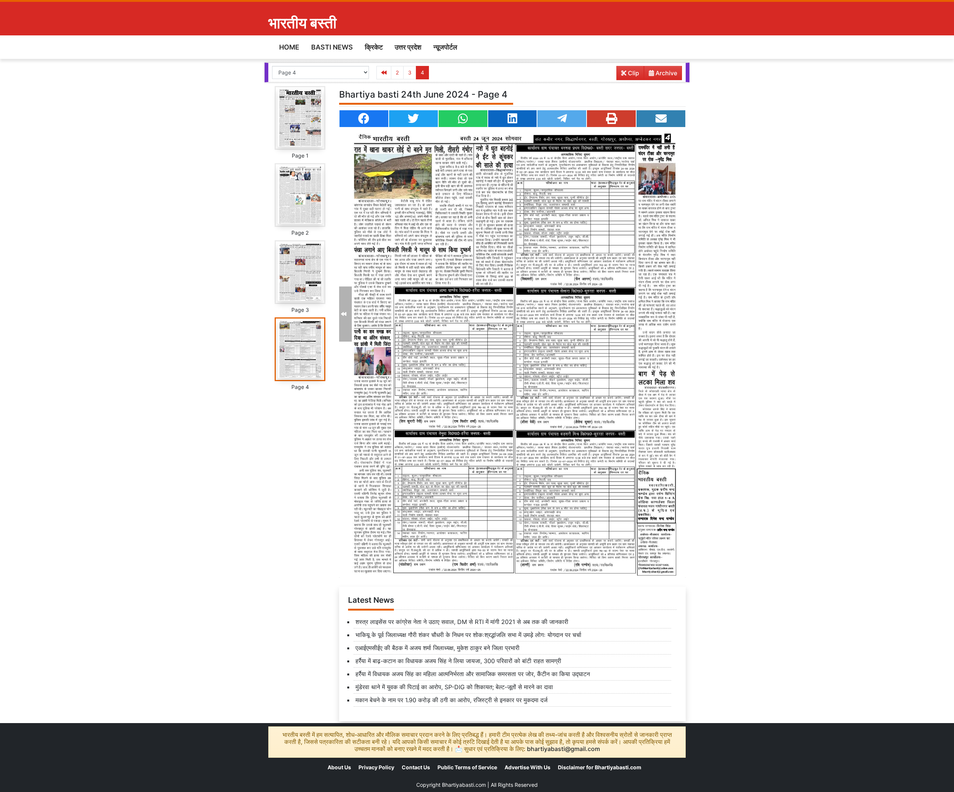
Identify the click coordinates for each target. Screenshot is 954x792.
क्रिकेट (374, 47)
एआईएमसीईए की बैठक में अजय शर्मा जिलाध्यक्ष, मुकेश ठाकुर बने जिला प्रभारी (437, 648)
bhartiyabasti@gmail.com (563, 749)
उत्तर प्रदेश (408, 47)
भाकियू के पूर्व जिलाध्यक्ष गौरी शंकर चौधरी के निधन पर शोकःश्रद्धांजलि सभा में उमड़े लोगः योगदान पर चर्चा (468, 635)
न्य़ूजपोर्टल (445, 47)
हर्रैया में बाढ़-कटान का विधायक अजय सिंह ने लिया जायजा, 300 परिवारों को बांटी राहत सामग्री (458, 661)
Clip (632, 73)
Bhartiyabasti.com (464, 785)
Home (289, 47)
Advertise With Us (527, 767)
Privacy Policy (376, 767)
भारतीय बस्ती (302, 23)
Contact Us (416, 767)
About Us (339, 767)
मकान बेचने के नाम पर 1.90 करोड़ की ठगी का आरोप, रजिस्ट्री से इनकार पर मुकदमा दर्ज (451, 700)
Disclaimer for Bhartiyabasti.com (599, 767)
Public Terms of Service (467, 767)
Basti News (332, 47)
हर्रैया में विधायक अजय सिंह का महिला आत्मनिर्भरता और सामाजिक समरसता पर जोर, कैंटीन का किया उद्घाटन (473, 674)
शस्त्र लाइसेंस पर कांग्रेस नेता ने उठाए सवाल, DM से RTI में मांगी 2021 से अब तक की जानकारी (462, 621)
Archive (665, 73)
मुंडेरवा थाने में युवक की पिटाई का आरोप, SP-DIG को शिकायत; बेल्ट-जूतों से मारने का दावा (454, 687)
